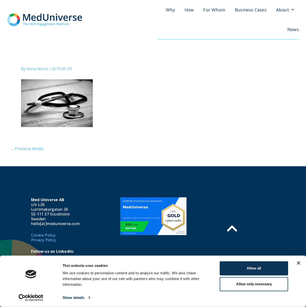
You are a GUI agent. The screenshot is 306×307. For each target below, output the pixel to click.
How (189, 10)
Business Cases (251, 10)
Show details (73, 298)
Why (170, 10)
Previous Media (26, 149)
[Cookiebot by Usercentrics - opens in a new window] (31, 297)
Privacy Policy (43, 239)
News (293, 29)
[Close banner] (298, 263)
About (282, 10)
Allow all (254, 268)
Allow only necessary (254, 284)
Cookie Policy (43, 235)
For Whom (214, 10)
